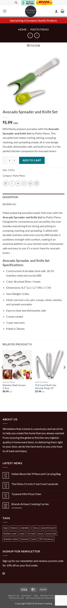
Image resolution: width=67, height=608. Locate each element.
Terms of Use (16, 598)
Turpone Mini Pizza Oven (26, 494)
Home (22, 29)
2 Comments (20, 508)
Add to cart (32, 160)
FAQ (36, 595)
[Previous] (3, 374)
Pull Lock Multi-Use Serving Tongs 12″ (45, 387)
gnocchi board (48, 527)
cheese (13, 527)
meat (22, 533)
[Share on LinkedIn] (37, 183)
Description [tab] (10, 197)
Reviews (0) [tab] (9, 204)
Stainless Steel (11, 539)
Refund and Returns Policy (42, 598)
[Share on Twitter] (18, 183)
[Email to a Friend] (24, 183)
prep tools (51, 533)
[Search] (16, 2)
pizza (40, 533)
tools (33, 539)
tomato (24, 539)
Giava (36, 527)
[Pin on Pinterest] (30, 183)
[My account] (56, 11)
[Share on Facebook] (12, 183)
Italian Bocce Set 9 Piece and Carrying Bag (36, 473)
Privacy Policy (49, 595)
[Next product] (30, 35)
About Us (13, 595)
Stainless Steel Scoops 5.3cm (14, 387)
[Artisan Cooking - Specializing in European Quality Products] (30, 11)
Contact (26, 595)
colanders (25, 527)
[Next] (64, 374)
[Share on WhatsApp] (6, 183)
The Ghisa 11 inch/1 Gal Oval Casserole (35, 483)
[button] (5, 11)
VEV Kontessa (46, 539)
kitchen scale (10, 533)
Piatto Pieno (39, 29)
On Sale (31, 533)
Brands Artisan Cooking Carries (30, 504)
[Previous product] (37, 35)
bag (5, 527)
